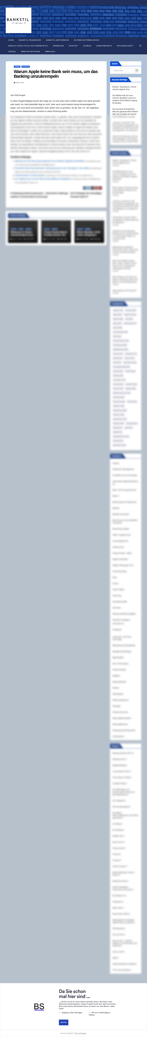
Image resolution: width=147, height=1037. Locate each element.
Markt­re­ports (104, 46)
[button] (140, 46)
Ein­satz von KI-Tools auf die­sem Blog (28, 46)
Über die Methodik (30, 51)
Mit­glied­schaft (125, 46)
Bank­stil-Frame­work (30, 40)
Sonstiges (25, 66)
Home (11, 40)
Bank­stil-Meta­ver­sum (57, 40)
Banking (17, 66)
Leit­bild (87, 46)
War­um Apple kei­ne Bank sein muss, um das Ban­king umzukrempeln (56, 74)
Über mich (50, 51)
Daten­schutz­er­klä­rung (86, 40)
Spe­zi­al (12, 51)
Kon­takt (73, 46)
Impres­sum (58, 46)
